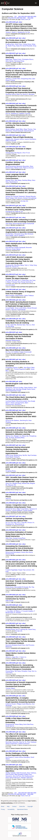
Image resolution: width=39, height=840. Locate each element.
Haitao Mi (19, 46)
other (20, 22)
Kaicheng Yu (29, 282)
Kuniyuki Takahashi (19, 196)
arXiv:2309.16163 (11, 135)
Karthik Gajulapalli (19, 247)
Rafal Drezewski (21, 773)
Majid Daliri (9, 59)
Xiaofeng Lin (14, 113)
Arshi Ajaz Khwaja (21, 389)
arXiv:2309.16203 (11, 395)
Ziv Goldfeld (15, 352)
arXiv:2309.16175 (11, 228)
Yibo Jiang (17, 671)
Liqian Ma (13, 325)
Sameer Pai (9, 196)
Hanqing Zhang (10, 629)
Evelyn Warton (16, 249)
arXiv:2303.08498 (10, 285)
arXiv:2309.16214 (11, 503)
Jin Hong (11, 437)
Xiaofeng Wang (26, 180)
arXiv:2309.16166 (11, 160)
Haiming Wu (24, 629)
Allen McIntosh (28, 234)
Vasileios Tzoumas (24, 113)
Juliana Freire (17, 59)
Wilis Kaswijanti (19, 774)
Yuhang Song (10, 152)
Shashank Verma (11, 94)
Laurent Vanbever (17, 510)
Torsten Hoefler (27, 510)
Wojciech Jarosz (19, 139)
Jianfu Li (14, 32)
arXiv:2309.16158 (11, 68)
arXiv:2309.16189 (11, 318)
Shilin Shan (9, 538)
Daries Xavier (31, 389)
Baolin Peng (11, 46)
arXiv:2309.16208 (11, 463)
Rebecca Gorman (28, 168)
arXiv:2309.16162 (11, 121)
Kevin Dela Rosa (28, 724)
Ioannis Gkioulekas (30, 139)
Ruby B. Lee (19, 211)
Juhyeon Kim (9, 139)
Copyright (30, 806)
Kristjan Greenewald (25, 352)
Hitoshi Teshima (10, 129)
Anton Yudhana (31, 773)
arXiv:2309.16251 (11, 732)
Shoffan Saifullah (11, 773)
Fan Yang (13, 522)
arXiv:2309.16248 (11, 696)
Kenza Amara (10, 587)
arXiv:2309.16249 (11, 716)
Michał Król (18, 404)
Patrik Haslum (19, 295)
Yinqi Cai (8, 498)
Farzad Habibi (10, 308)
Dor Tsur (8, 352)
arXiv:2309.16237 (11, 651)
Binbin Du (8, 266)
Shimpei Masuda (31, 196)
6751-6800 (17, 18)
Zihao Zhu (9, 483)
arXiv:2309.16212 (11, 492)
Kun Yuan (32, 280)
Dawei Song (31, 629)
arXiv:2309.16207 (11, 445)
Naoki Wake (19, 129)
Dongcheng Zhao (26, 78)
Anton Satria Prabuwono (13, 777)
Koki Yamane (18, 198)
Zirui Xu (8, 113)
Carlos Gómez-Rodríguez (22, 757)
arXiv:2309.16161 (11, 103)
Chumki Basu (10, 234)
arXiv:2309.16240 (11, 663)
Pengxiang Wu (10, 724)
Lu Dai (7, 325)
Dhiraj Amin (9, 387)
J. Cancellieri (9, 611)
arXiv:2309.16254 (11, 751)
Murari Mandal (17, 223)
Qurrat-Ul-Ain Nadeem (12, 420)
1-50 (15, 16)
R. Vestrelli (17, 612)
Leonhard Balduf (11, 401)
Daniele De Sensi (11, 509)
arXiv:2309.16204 (11, 410)
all (29, 19)
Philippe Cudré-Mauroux (24, 704)
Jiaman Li (8, 657)
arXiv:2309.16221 (11, 559)
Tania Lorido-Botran (21, 308)
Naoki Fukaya (10, 198)
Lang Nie (24, 522)
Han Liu (34, 671)
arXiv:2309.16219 (11, 530)
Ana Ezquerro (10, 757)
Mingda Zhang (16, 483)
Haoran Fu (15, 266)
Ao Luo (8, 522)
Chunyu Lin (30, 522)
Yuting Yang (33, 265)
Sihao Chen (18, 44)
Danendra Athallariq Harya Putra (15, 645)
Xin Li (18, 522)
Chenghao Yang (26, 671)
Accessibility (11, 809)
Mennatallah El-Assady (21, 587)
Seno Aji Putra (17, 776)
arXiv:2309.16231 (11, 623)
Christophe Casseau (12, 367)
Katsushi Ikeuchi (29, 131)
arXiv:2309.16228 (11, 605)
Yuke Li (26, 265)
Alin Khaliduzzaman (28, 776)
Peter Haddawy (31, 742)
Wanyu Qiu (25, 436)
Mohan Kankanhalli (28, 223)
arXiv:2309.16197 (11, 332)
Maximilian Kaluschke (12, 742)
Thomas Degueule (19, 369)
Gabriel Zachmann (24, 743)
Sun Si (18, 629)
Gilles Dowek (9, 600)
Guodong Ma (9, 265)
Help (8, 806)
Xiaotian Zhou (10, 180)
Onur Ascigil (31, 401)
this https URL (24, 201)
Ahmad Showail (32, 308)
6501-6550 (21, 16)
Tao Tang (14, 280)
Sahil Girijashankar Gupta (13, 390)
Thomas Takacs (10, 688)
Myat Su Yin (22, 742)
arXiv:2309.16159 (11, 86)
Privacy (3, 809)
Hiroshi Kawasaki (18, 131)
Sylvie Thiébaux (29, 295)
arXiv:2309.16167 (11, 172)
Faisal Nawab (21, 309)
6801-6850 (23, 18)
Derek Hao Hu (10, 726)
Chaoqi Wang (10, 671)
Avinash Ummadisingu (29, 198)
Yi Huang (14, 282)
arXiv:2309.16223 (11, 579)
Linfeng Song (27, 44)
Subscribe (22, 806)
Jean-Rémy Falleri (29, 367)
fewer (22, 19)
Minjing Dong (18, 455)
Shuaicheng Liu (19, 524)
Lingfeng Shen (10, 44)
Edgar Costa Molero (23, 509)
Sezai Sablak (9, 235)
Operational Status (22, 809)
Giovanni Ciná (10, 553)
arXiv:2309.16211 (11, 475)
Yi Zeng (12, 80)
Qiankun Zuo (9, 436)
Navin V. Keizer (10, 402)
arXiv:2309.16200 (11, 348)
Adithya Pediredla (11, 140)
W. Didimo (17, 611)
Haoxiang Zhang (19, 61)
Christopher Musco (27, 59)
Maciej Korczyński (21, 401)
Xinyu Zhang (21, 282)
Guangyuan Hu (10, 211)
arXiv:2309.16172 (11, 205)
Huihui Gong (9, 455)
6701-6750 (11, 18)
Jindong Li (9, 78)
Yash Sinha (9, 223)
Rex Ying (31, 587)
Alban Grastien (10, 295)
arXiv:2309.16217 (11, 516)
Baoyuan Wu (12, 485)
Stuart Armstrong (11, 166)
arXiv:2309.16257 (11, 764)
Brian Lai (19, 94)
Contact (14, 806)
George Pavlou (19, 402)
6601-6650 (33, 16)
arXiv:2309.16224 (11, 594)
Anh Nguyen (18, 152)
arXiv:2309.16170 (11, 186)
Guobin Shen (16, 78)
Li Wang (8, 282)
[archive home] (5, 3)
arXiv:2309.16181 (11, 300)
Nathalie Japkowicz (26, 777)
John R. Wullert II (19, 235)
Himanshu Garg (19, 234)
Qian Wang (18, 180)
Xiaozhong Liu (13, 182)
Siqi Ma (24, 455)
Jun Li (19, 280)
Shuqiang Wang (19, 437)
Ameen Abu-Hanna (27, 552)
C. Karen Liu (22, 657)
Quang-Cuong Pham (19, 538)
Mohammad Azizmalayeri (13, 552)
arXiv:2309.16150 (11, 22)
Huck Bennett (10, 247)
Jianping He (21, 32)
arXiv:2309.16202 (11, 381)
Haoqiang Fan (10, 524)
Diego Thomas (28, 129)
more (26, 19)
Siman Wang (19, 724)
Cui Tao (27, 32)
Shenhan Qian (21, 325)
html (20, 38)
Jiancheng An (24, 420)
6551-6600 (27, 16)
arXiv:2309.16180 (11, 289)
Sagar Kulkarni (28, 387)
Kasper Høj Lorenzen (24, 570)
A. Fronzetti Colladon (27, 611)
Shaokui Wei (25, 483)
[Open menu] (36, 3)
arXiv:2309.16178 (11, 255)
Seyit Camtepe (32, 455)
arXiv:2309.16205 (11, 428)
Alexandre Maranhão (22, 166)
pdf (17, 22)
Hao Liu (28, 325)
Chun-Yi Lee (26, 152)
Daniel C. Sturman (11, 309)
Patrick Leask (18, 168)
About (2, 806)
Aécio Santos (9, 61)
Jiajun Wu (15, 657)
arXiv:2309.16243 (11, 680)
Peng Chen (25, 280)
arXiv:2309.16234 (11, 637)
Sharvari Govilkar (18, 387)
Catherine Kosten (11, 704)
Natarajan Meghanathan (13, 340)
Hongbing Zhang (11, 471)
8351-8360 (30, 18)
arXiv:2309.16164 (11, 146)
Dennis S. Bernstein (28, 94)
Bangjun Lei (17, 436)
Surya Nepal (9, 457)
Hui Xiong (11, 326)
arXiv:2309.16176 (11, 241)
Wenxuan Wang (19, 265)
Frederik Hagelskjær (12, 570)
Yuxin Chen (9, 672)
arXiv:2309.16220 (11, 544)
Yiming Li (8, 32)
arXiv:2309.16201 (11, 359)
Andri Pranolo (10, 774)
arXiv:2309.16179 (11, 274)
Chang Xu (17, 457)
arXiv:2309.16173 (11, 217)
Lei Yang (8, 280)
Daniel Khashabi (27, 46)
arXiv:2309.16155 (11, 38)
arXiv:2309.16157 (11, 53)
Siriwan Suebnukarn (12, 743)
